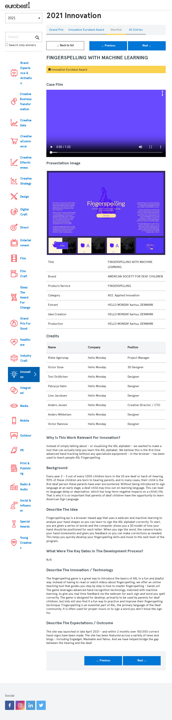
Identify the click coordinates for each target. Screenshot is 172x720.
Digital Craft (24, 212)
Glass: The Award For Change (25, 297)
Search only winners (22, 45)
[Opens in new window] (9, 705)
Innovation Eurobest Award (86, 30)
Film (23, 258)
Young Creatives (25, 543)
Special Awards (25, 524)
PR (22, 450)
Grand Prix (56, 30)
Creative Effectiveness (25, 162)
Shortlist (116, 30)
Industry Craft (25, 358)
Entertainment (25, 243)
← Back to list (65, 45)
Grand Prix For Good (25, 323)
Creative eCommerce (26, 141)
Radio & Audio (25, 487)
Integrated (25, 390)
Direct (24, 227)
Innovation (25, 374)
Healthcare (25, 342)
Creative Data (25, 123)
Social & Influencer (25, 505)
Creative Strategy (26, 181)
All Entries (136, 30)
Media (24, 406)
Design (24, 196)
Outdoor (25, 435)
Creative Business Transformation (25, 101)
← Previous (108, 45)
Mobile (24, 420)
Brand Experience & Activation (26, 73)
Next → (146, 45)
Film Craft (23, 273)
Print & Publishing (25, 468)
